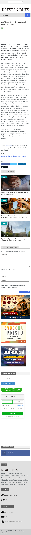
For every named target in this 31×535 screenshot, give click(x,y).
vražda (23, 156)
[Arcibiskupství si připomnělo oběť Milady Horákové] (15, 35)
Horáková (9, 156)
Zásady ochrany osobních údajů (13, 521)
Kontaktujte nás (8, 512)
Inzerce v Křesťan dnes (10, 495)
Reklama (5, 489)
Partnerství (7, 500)
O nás (4, 464)
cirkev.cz (9, 146)
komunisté (16, 156)
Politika (4, 177)
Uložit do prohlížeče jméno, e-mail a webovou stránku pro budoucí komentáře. (13, 286)
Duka (3, 156)
